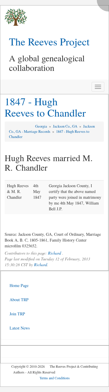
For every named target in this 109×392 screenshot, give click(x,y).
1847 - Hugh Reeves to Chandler (45, 107)
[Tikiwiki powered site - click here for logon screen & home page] (13, 17)
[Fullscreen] (104, 4)
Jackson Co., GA (65, 126)
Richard (54, 253)
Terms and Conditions (55, 378)
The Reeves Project (49, 41)
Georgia (41, 126)
